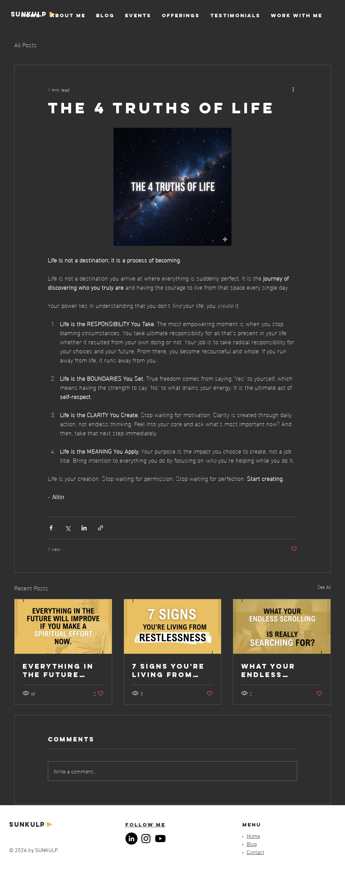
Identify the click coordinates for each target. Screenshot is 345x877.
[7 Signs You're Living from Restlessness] (172, 626)
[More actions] (293, 89)
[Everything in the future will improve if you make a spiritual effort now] (63, 626)
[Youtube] (160, 838)
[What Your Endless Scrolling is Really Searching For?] (282, 626)
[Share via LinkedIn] (84, 528)
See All (324, 587)
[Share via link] (100, 528)
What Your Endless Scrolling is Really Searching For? (281, 670)
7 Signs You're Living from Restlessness (168, 670)
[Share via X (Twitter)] (67, 528)
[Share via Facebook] (51, 528)
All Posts (25, 44)
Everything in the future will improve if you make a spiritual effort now (62, 670)
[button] (180, 15)
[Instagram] (146, 838)
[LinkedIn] (131, 838)
